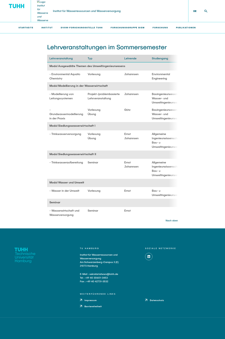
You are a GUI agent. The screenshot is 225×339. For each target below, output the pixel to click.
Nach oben (172, 220)
